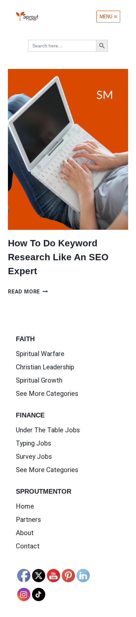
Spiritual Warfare (40, 354)
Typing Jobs (33, 443)
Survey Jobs (34, 457)
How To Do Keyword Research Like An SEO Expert (58, 257)
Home (25, 506)
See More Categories (47, 394)
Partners (28, 520)
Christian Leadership (45, 367)
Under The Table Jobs (48, 430)
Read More (28, 291)
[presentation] (68, 149)
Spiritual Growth (39, 380)
